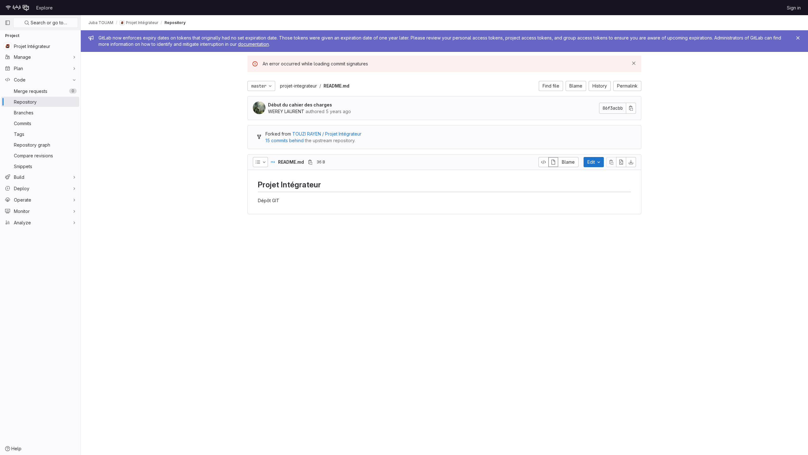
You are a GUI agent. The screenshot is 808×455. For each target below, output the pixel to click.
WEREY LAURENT (286, 111)
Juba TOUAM (100, 22)
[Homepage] (17, 8)
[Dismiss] (634, 63)
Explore (44, 7)
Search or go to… (48, 22)
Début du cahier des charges (300, 104)
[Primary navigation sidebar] (8, 23)
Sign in (794, 7)
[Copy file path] (310, 162)
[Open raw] (621, 162)
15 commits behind (284, 140)
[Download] (631, 162)
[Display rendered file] (553, 162)
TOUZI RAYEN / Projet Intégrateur (326, 133)
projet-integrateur (298, 85)
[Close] (798, 38)
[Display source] (543, 162)
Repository (175, 22)
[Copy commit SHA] (631, 108)
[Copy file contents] (611, 162)
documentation (253, 44)
